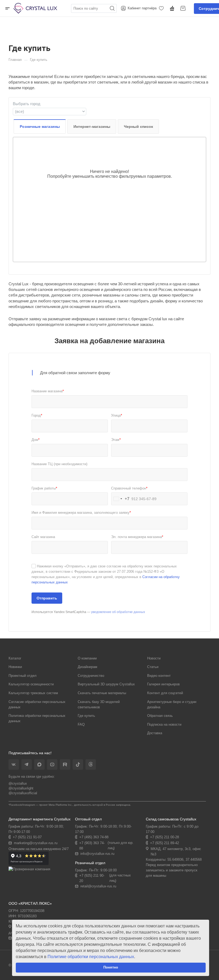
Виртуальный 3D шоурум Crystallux (106, 684)
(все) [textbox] (19, 111)
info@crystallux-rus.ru (97, 854)
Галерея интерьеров (163, 684)
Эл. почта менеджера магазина (137, 537)
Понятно (110, 967)
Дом (36, 440)
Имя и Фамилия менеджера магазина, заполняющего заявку (81, 513)
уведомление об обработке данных (118, 612)
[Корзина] (183, 8)
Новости (154, 658)
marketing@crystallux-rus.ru (35, 843)
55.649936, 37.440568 (184, 859)
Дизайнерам (87, 667)
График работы (44, 488)
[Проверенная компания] (29, 869)
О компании (87, 658)
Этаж (116, 440)
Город (37, 415)
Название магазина (48, 391)
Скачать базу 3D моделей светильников (99, 704)
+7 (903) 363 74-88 (92, 845)
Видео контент (159, 676)
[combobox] (49, 111)
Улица (116, 415)
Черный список (138, 126)
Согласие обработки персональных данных (37, 704)
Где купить (86, 716)
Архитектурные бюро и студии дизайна (171, 704)
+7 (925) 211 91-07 (27, 837)
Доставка (154, 733)
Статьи (152, 667)
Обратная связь (160, 716)
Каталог (15, 658)
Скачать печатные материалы (102, 693)
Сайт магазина (43, 537)
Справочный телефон (129, 488)
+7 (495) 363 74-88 (93, 837)
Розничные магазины (40, 126)
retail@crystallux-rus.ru (98, 886)
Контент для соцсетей (165, 693)
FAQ (81, 724)
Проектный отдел (23, 676)
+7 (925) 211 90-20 (91, 878)
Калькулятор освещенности (31, 684)
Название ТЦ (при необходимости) (59, 464)
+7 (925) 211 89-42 (164, 843)
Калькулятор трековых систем (33, 693)
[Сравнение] (173, 8)
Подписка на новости (164, 724)
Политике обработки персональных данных (91, 956)
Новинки (15, 667)
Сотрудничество (91, 676)
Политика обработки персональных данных (37, 718)
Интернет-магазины (91, 126)
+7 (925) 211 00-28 (164, 837)
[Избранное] (162, 8)
